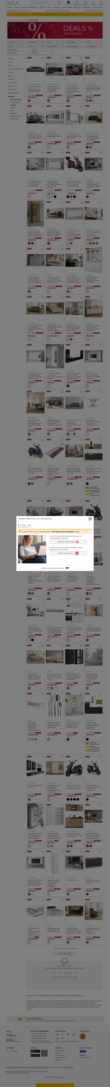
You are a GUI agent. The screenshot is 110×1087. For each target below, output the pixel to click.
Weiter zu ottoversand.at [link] (66, 542)
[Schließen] (90, 518)
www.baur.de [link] (53, 568)
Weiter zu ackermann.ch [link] (66, 553)
